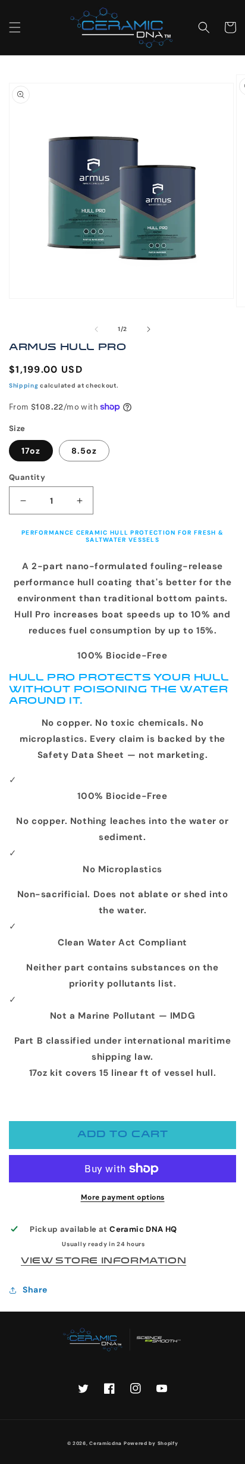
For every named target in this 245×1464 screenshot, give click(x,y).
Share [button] (35, 1289)
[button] (15, 27)
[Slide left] (96, 329)
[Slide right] (149, 329)
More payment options (123, 1197)
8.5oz (84, 450)
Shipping (24, 385)
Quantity (27, 477)
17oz (30, 450)
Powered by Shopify (151, 1443)
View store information (103, 1261)
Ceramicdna (105, 1443)
